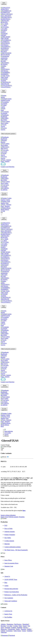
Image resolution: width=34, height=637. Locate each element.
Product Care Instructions (11, 592)
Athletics (3, 624)
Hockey (25, 627)
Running (23, 629)
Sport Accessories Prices (11, 563)
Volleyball (4, 632)
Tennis (24, 631)
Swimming (9, 631)
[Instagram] (4, 635)
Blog (5, 582)
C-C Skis (9, 626)
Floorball (7, 627)
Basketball (26, 624)
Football (13, 627)
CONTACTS (8, 611)
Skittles (29, 629)
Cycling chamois (9, 541)
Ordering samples (13, 517)
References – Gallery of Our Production (15, 595)
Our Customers (8, 598)
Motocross (4, 629)
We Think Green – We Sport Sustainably (16, 550)
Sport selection (8, 431)
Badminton (10, 624)
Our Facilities (8, 617)
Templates (22, 517)
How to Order (8, 528)
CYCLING (7, 433)
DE (4, 211)
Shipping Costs (8, 566)
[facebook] (11, 635)
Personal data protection (11, 588)
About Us (7, 576)
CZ (2, 211)
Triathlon (29, 631)
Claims (6, 585)
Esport (25, 626)
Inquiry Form (8, 614)
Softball (3, 631)
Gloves (6, 434)
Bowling (3, 626)
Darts (20, 626)
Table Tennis (17, 631)
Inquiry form (4, 517)
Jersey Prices (8, 560)
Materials (7, 544)
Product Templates (9, 534)
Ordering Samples (9, 531)
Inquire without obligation (8, 515)
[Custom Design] (8, 457)
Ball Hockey (18, 624)
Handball (19, 627)
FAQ (5, 525)
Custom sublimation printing (12, 547)
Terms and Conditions (10, 601)
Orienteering (11, 629)
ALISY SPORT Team (10, 579)
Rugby (18, 629)
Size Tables (7, 537)
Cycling (15, 626)
